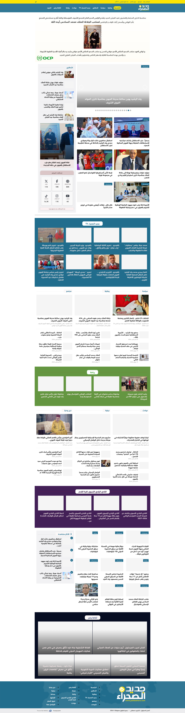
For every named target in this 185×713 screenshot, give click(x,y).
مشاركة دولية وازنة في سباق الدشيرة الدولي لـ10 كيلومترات (88, 548)
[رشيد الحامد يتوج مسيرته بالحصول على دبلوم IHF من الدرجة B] (134, 383)
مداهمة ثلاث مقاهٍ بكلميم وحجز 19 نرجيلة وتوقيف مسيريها (88, 576)
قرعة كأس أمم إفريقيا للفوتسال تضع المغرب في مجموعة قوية (95, 174)
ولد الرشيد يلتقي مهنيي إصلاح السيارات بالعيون (52, 73)
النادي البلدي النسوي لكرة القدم (68, 698)
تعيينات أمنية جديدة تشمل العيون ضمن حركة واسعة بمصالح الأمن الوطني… (87, 346)
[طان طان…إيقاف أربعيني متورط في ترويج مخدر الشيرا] (94, 192)
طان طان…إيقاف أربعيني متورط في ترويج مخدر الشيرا (96, 206)
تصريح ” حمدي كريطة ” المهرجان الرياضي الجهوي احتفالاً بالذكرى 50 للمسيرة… (79, 274)
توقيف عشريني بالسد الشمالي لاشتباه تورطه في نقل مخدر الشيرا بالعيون (125, 476)
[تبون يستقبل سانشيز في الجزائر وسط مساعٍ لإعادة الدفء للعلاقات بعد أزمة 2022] (105, 463)
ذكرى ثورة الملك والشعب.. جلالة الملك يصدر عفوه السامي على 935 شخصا (87, 334)
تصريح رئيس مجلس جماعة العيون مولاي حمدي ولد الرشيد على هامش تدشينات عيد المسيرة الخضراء (51, 275)
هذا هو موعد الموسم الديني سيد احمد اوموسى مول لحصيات (49, 462)
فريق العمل (133, 1)
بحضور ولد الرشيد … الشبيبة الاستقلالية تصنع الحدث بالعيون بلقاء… (126, 334)
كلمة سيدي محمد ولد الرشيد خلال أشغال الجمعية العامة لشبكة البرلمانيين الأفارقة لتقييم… (135, 275)
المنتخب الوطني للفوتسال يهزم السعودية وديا (79, 395)
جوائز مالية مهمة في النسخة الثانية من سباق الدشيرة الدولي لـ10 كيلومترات (112, 548)
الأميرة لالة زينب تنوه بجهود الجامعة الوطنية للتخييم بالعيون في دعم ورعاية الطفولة (132, 206)
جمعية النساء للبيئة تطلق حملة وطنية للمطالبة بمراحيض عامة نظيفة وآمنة (50, 346)
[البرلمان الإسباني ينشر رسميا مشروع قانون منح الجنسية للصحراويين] (105, 474)
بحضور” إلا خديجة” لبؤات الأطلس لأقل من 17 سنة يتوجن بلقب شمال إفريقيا (139, 576)
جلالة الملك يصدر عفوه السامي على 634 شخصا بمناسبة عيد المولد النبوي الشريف (94, 319)
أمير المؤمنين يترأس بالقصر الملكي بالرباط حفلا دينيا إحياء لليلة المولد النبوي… (54, 439)
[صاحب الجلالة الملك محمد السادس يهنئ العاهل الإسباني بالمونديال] (137, 589)
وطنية (110, 7)
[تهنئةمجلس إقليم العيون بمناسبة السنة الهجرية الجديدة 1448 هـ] (67, 472)
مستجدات (145, 152)
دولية (74, 690)
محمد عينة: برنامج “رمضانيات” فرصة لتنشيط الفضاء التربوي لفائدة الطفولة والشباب (135, 247)
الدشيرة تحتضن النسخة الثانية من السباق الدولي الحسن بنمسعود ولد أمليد (113, 576)
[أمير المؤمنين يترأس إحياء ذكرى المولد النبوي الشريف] (67, 454)
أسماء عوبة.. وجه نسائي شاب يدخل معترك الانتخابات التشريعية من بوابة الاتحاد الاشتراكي (52, 96)
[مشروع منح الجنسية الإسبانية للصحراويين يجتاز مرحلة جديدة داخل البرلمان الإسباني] (92, 424)
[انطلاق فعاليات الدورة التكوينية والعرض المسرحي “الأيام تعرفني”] (92, 665)
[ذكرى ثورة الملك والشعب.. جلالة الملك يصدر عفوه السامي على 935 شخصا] (105, 334)
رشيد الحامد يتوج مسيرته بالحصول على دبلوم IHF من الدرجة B (136, 396)
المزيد (49, 7)
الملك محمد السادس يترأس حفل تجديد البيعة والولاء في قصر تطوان (88, 357)
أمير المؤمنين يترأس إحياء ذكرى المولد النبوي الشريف (50, 453)
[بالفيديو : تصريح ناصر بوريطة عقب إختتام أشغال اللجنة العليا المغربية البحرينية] (51, 235)
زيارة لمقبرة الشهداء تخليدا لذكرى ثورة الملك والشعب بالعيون (53, 107)
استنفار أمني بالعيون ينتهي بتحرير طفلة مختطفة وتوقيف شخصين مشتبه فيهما (126, 465)
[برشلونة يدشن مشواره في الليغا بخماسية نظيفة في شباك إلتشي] (106, 383)
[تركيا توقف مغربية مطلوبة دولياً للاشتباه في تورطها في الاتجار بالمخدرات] (131, 424)
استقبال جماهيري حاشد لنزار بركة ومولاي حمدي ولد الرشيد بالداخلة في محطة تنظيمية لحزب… (50, 542)
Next (81, 87)
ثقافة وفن (57, 7)
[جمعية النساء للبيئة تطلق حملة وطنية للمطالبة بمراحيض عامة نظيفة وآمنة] (67, 346)
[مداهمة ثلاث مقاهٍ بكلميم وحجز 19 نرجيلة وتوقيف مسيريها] (86, 564)
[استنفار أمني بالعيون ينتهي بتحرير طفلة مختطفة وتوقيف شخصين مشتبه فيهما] (144, 465)
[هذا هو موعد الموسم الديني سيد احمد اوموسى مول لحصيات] (67, 463)
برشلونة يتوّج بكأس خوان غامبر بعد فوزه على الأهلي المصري (52, 395)
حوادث (74, 7)
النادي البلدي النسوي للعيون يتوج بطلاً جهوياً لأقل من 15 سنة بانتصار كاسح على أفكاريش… (106, 515)
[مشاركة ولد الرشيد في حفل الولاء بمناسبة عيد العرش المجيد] (69, 117)
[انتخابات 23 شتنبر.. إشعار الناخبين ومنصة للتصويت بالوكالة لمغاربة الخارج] (131, 305)
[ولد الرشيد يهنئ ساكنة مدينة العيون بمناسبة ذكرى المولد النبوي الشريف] (54, 305)
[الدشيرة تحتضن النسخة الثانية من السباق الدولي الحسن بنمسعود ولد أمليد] (112, 564)
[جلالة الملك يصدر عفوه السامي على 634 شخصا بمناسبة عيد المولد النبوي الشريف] (92, 305)
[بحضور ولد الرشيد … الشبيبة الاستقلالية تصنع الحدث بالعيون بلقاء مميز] (144, 334)
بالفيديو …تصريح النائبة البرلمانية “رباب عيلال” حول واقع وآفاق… (106, 246)
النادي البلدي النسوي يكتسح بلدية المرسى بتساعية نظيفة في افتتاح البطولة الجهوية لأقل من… (78, 517)
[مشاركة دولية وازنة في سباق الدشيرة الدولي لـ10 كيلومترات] (86, 536)
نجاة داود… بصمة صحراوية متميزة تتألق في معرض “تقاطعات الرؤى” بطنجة (57, 669)
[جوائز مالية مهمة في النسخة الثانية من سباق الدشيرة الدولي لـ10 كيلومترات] (112, 536)
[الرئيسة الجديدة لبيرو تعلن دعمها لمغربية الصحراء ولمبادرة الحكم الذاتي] (144, 357)
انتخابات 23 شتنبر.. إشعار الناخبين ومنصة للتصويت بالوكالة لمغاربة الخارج (133, 319)
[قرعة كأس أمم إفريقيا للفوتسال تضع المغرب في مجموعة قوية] (94, 159)
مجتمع (94, 700)
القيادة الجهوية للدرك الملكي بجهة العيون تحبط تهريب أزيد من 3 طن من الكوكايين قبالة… (139, 550)
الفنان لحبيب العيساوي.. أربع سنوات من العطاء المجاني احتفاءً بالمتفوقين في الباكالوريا (121, 649)
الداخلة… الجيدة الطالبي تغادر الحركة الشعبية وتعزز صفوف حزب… (51, 334)
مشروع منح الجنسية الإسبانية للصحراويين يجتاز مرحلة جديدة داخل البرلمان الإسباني (92, 439)
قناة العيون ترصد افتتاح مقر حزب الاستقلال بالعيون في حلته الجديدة (57, 163)
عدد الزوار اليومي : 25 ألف (121, 1)
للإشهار (140, 1)
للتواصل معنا (146, 1)
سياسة (103, 7)
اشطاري (95, 7)
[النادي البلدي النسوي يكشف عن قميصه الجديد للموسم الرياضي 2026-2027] (134, 503)
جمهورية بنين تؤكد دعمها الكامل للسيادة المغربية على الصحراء (88, 453)
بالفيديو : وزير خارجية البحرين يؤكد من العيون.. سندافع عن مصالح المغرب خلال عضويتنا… (80, 247)
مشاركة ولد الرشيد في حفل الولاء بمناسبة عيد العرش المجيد (53, 117)
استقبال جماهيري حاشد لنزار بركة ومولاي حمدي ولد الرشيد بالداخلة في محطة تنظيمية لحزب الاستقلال (95, 142)
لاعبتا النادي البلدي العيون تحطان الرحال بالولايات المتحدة (52, 514)
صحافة (53, 694)
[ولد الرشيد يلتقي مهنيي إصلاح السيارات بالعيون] (69, 74)
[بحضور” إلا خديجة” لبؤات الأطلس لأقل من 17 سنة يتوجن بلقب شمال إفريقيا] (137, 564)
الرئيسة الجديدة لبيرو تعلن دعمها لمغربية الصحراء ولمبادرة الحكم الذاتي (126, 357)
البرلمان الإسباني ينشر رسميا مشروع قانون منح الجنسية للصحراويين (89, 474)
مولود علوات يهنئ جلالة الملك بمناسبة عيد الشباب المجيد (52, 83)
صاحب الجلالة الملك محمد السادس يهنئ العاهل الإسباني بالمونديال (139, 601)
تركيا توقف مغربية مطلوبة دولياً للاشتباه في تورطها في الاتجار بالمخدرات (131, 439)
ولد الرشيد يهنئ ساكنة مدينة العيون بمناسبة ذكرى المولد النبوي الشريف (113, 100)
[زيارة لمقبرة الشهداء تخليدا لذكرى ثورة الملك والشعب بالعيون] (69, 106)
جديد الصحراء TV (84, 7)
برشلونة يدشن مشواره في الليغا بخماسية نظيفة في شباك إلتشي (106, 395)
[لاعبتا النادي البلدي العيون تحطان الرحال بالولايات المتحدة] (51, 503)
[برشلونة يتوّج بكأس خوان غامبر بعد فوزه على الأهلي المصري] (51, 383)
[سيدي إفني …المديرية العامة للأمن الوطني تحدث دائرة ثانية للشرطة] (67, 357)
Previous (145, 87)
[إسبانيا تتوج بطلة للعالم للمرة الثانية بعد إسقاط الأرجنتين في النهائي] (112, 589)
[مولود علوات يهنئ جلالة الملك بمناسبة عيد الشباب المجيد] (69, 84)
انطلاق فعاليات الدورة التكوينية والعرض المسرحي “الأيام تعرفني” (93, 671)
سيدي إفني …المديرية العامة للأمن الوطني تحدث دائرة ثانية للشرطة (51, 357)
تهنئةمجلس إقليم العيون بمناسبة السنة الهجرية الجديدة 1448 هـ (49, 471)
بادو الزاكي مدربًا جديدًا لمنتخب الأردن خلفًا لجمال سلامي (88, 601)
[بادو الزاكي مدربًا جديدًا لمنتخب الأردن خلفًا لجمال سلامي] (86, 589)
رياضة (68, 7)
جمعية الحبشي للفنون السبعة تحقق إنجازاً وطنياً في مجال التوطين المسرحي (129, 669)
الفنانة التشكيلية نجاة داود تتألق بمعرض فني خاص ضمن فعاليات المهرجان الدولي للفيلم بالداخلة (66, 649)
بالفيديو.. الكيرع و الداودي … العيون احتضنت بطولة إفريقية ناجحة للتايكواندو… (108, 274)
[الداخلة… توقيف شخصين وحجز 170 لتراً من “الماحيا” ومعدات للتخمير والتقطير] (144, 454)
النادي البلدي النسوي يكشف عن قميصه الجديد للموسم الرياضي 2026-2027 (134, 515)
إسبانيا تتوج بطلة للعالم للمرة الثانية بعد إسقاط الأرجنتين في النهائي (114, 601)
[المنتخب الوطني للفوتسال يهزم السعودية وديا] (79, 383)
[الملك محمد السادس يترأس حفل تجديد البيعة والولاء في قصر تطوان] (105, 357)
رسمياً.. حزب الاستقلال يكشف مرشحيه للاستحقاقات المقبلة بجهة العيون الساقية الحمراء (133, 142)
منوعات (94, 704)
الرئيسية (117, 7)
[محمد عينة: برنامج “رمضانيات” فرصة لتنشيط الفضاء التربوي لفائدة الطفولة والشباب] (134, 235)
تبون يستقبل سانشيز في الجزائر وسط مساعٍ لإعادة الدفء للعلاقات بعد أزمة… (88, 463)
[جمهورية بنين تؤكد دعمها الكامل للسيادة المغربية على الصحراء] (105, 454)
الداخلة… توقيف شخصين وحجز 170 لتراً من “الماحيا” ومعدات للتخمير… (127, 454)
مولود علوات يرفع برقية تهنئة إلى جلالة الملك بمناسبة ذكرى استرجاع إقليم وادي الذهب (133, 175)
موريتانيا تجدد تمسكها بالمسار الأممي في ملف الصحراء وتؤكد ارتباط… (127, 346)
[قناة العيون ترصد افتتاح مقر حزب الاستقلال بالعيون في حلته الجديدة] (57, 141)
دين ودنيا (52, 687)
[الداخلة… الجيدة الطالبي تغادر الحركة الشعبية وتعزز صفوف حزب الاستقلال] (67, 334)
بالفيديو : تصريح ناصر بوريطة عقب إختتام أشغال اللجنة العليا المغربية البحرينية (52, 247)
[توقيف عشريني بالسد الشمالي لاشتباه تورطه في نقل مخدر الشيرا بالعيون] (144, 476)
